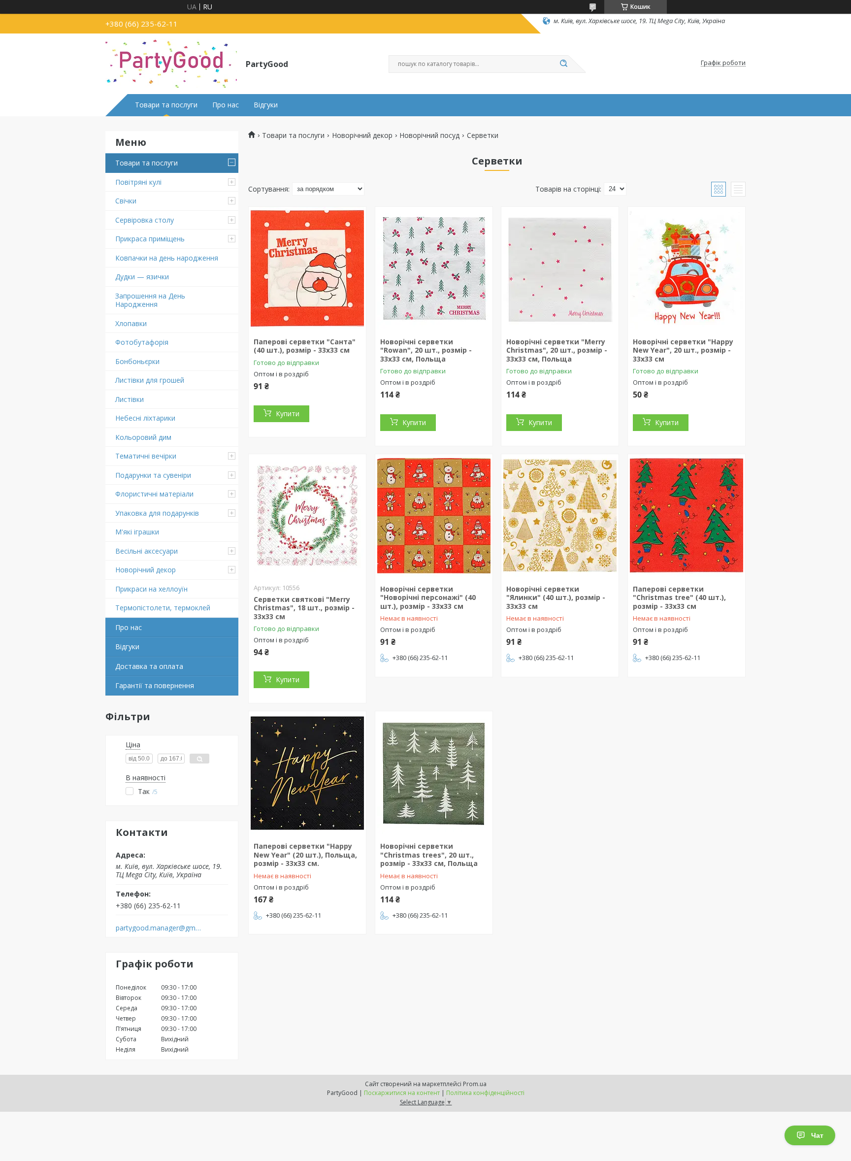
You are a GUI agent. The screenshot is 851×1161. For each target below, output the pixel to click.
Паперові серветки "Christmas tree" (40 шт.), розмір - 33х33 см (679, 597)
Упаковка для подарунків (157, 513)
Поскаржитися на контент (402, 1093)
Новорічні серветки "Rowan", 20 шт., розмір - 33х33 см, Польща (426, 350)
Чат (817, 1135)
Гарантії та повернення (154, 685)
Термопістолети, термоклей (162, 607)
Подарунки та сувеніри (153, 475)
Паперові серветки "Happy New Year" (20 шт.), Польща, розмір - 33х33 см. (305, 854)
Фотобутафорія (141, 342)
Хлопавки (131, 323)
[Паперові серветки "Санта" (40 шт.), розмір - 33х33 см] (307, 268)
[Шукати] (563, 64)
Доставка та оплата (149, 666)
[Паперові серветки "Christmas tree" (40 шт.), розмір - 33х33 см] (686, 515)
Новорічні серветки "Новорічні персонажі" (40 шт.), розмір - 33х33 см (428, 597)
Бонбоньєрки (137, 361)
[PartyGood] (171, 63)
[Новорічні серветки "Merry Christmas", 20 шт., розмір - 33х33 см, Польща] (560, 268)
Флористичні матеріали (154, 493)
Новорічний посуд (429, 135)
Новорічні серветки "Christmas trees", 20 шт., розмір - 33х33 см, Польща (429, 854)
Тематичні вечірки (145, 456)
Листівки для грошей (149, 380)
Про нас (225, 104)
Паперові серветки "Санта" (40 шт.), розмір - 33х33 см (305, 346)
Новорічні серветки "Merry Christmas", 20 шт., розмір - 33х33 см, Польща (556, 350)
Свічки (125, 200)
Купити (287, 413)
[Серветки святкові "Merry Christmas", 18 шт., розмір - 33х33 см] (307, 515)
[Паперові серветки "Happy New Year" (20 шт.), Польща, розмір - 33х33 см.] (307, 772)
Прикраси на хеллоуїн (151, 589)
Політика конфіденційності (485, 1093)
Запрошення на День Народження (150, 300)
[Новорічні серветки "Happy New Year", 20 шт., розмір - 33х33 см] (686, 268)
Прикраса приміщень (150, 238)
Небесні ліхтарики (145, 418)
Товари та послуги (166, 104)
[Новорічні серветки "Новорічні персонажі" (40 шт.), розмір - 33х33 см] (433, 515)
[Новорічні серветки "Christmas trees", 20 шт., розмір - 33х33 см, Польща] (433, 772)
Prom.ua (475, 1084)
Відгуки (266, 104)
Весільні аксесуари (146, 551)
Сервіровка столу (144, 220)
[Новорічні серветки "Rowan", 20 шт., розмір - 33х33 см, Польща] (433, 268)
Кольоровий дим (143, 437)
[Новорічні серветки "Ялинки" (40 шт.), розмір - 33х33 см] (560, 515)
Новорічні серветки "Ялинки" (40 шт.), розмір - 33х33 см (555, 597)
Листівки (129, 399)
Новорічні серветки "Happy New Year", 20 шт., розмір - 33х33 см (683, 350)
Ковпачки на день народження (166, 258)
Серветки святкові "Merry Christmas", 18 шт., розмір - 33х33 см (304, 608)
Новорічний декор (145, 569)
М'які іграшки (137, 531)
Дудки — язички (142, 276)
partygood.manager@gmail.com (159, 928)
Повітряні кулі (138, 182)
